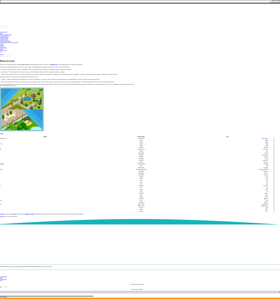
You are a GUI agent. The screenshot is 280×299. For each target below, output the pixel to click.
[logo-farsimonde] (137, 261)
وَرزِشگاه (266, 198)
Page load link (3, 297)
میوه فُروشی (265, 138)
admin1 (1, 216)
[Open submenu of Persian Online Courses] (8, 40)
